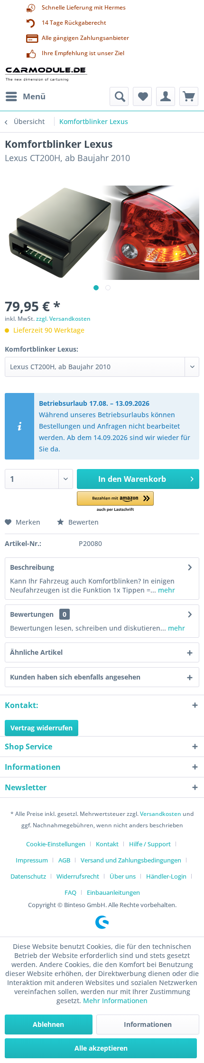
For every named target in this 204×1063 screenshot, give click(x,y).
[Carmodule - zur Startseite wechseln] (46, 74)
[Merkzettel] (142, 96)
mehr (165, 589)
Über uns (123, 876)
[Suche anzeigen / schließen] (119, 96)
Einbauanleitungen (113, 892)
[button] (115, 502)
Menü (34, 96)
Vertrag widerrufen (41, 727)
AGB (64, 860)
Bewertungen (32, 614)
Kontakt (107, 844)
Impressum (32, 860)
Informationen (148, 1024)
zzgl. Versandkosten (63, 319)
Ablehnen (48, 1024)
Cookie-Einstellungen (55, 844)
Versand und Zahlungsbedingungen (131, 860)
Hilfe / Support (150, 844)
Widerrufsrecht (77, 876)
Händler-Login (166, 876)
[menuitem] (25, 96)
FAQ (70, 892)
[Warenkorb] (188, 96)
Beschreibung (32, 567)
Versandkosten (160, 814)
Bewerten (82, 522)
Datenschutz (28, 876)
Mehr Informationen (115, 1000)
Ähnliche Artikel (36, 652)
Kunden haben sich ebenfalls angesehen (75, 676)
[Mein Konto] (165, 96)
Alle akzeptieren (101, 1048)
